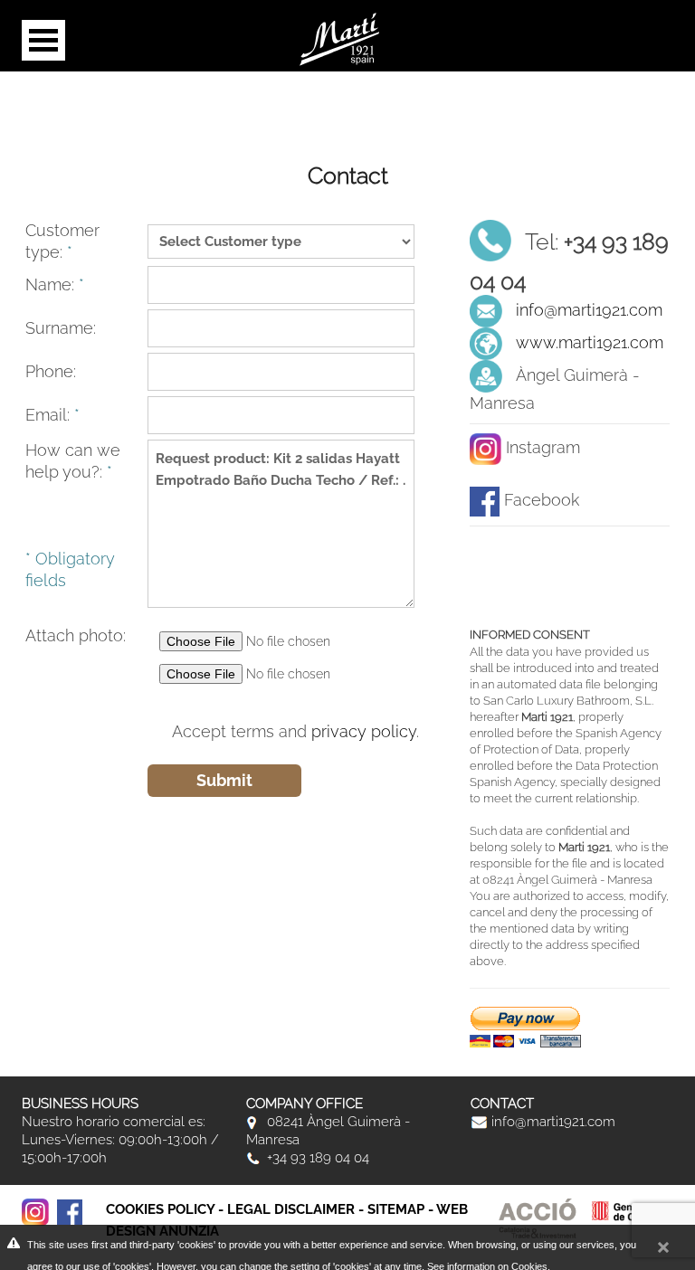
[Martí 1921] (339, 37)
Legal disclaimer (291, 1209)
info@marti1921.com (589, 309)
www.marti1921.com (589, 342)
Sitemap (395, 1209)
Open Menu (43, 40)
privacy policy (363, 731)
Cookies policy (160, 1209)
